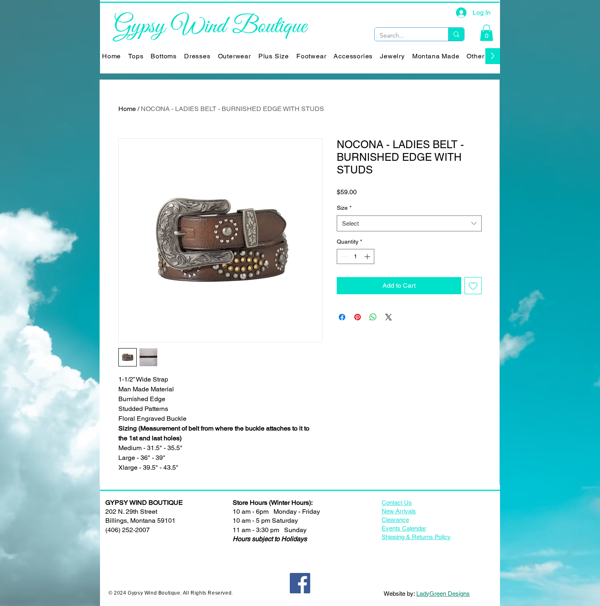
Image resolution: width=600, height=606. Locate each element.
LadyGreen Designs (443, 593)
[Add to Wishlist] (473, 285)
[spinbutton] (355, 256)
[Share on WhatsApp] (373, 317)
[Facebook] (300, 583)
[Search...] (456, 34)
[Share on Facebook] (342, 317)
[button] (486, 32)
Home (127, 109)
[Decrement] (343, 256)
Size (344, 207)
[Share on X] (388, 317)
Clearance (395, 519)
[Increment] (368, 256)
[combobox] (409, 223)
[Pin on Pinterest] (357, 317)
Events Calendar (404, 528)
